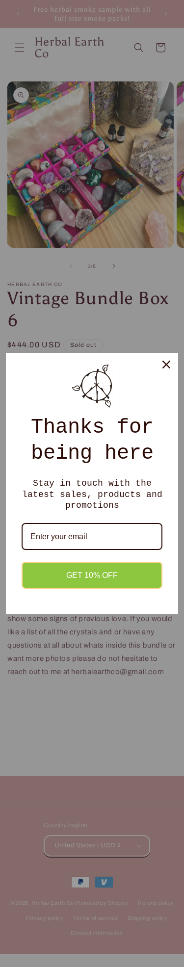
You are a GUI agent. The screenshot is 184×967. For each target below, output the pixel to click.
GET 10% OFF (92, 575)
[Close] (166, 364)
